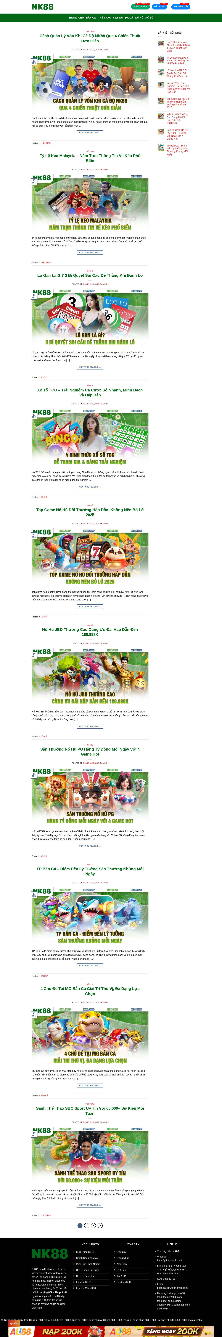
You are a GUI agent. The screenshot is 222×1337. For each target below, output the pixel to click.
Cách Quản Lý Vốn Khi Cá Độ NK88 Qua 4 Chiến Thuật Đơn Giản (178, 46)
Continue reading (90, 133)
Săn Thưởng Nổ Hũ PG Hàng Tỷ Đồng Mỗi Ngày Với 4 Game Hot (177, 134)
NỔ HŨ (139, 17)
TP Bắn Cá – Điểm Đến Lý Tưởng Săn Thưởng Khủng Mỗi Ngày (177, 150)
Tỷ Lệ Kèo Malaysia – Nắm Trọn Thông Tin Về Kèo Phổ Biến (178, 60)
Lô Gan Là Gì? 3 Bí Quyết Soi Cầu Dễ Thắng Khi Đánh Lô (90, 275)
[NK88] (47, 7)
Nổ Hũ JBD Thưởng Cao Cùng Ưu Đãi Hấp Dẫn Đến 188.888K (177, 119)
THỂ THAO (104, 17)
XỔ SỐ (149, 17)
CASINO (118, 17)
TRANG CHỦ (76, 17)
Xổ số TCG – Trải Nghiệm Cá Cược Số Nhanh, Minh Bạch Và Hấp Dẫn (178, 87)
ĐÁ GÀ (129, 17)
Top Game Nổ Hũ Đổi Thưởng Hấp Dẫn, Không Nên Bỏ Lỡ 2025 (178, 103)
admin (105, 50)
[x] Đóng (14, 1323)
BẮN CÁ (91, 17)
